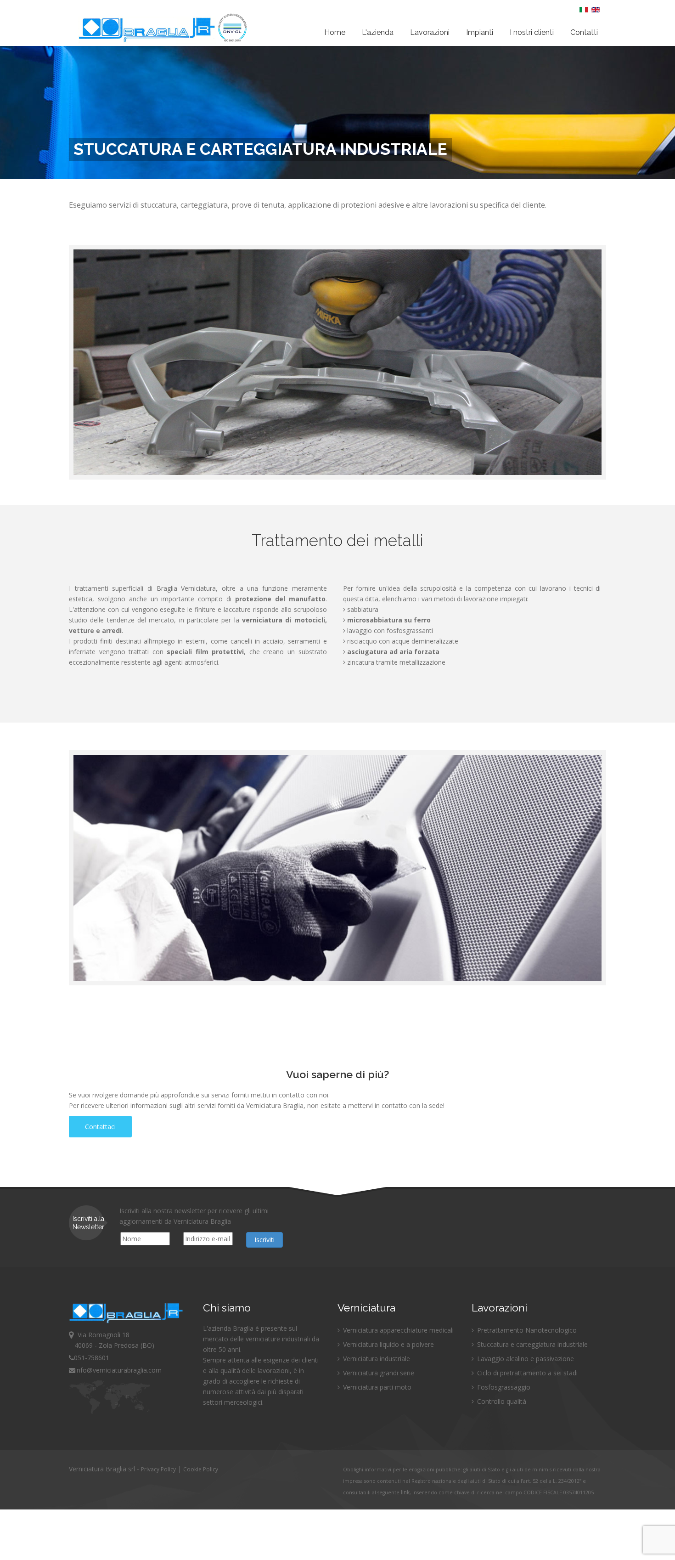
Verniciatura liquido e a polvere (387, 1344)
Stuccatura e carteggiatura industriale (531, 1344)
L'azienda (378, 32)
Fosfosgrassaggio (502, 1387)
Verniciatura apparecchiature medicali (397, 1330)
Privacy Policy (158, 1469)
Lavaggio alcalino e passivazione (524, 1358)
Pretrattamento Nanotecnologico (526, 1330)
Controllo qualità (500, 1401)
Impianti (479, 32)
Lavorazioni (430, 32)
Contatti (584, 32)
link (405, 1492)
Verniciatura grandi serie (377, 1372)
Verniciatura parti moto (376, 1387)
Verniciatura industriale (375, 1358)
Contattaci (100, 1126)
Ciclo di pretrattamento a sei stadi (526, 1372)
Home (334, 32)
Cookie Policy (200, 1469)
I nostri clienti (532, 32)
